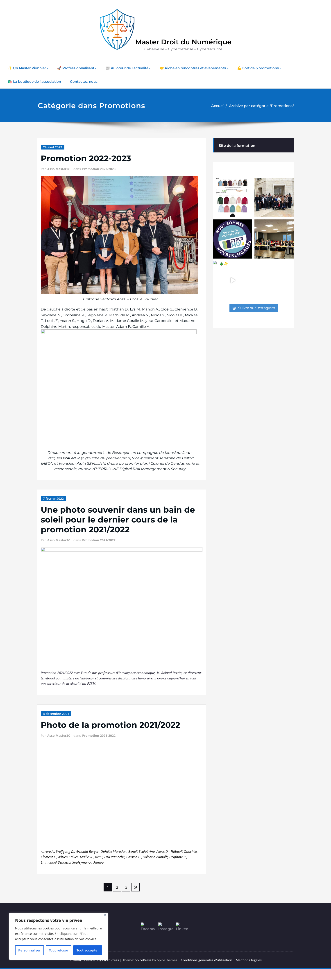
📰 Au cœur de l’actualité (127, 68)
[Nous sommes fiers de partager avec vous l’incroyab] (274, 239)
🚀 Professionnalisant (75, 68)
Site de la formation (237, 145)
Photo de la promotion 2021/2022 (110, 725)
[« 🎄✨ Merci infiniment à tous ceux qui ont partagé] (232, 280)
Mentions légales (249, 960)
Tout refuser (58, 950)
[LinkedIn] (183, 929)
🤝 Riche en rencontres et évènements (193, 68)
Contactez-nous (83, 81)
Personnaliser (29, 950)
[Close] (105, 915)
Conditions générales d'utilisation (206, 960)
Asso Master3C (58, 169)
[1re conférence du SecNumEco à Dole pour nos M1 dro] (274, 197)
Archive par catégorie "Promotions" (261, 106)
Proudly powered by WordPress (94, 960)
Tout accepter (88, 950)
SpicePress (143, 960)
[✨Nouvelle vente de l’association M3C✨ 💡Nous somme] (232, 197)
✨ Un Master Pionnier (27, 68)
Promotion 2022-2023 (86, 158)
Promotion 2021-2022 (99, 540)
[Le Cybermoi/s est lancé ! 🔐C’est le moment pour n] (232, 239)
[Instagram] (165, 929)
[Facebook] (148, 929)
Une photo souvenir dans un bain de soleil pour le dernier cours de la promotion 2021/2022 (118, 519)
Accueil (217, 106)
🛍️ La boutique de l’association (34, 81)
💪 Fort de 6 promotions (258, 68)
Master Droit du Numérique (183, 42)
